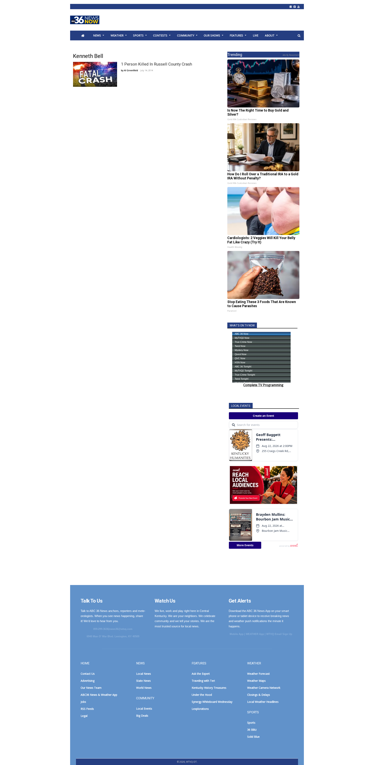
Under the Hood (202, 695)
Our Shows (212, 35)
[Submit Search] (299, 36)
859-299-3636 (100, 629)
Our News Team (91, 688)
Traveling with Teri (203, 681)
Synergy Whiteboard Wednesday (212, 702)
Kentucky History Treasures (209, 688)
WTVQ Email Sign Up (279, 634)
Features (236, 35)
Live (255, 35)
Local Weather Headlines (263, 702)
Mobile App (236, 634)
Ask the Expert (201, 673)
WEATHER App (255, 634)
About (269, 35)
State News (143, 681)
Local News (143, 673)
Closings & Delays (258, 695)
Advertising (87, 681)
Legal (84, 716)
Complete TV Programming (263, 385)
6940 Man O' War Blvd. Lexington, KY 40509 (113, 636)
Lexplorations (200, 709)
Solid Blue (253, 736)
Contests (160, 35)
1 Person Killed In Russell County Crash (156, 64)
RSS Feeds (87, 709)
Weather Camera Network (263, 688)
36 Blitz (252, 729)
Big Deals (142, 715)
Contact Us (88, 673)
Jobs (83, 702)
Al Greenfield (131, 70)
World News (144, 688)
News (97, 35)
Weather (117, 35)
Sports (138, 35)
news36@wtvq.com (120, 629)
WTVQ (84, 20)
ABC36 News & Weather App (99, 695)
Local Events (144, 708)
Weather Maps (256, 681)
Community (185, 35)
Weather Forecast (258, 673)
